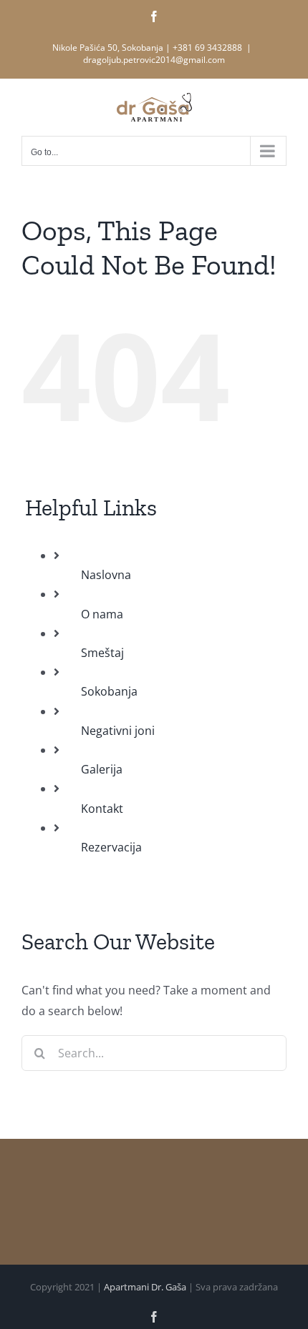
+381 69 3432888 (207, 47)
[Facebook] (154, 16)
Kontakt (102, 808)
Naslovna (106, 575)
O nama (102, 614)
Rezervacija (111, 847)
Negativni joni (118, 730)
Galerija (101, 769)
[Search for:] (154, 1052)
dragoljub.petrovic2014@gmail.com (154, 60)
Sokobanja (109, 691)
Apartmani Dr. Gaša (145, 1286)
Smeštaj (102, 653)
